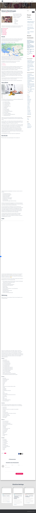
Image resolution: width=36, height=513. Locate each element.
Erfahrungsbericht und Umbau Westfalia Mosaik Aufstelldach (30, 42)
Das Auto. (26, 1)
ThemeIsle (33, 511)
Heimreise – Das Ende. (6, 495)
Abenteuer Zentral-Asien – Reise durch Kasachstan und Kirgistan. (30, 28)
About (33, 1)
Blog (27, 118)
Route (22, 1)
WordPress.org (29, 127)
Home (14, 1)
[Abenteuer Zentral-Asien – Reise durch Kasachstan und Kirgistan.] (18, 490)
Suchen (28, 10)
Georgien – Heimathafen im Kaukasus (29, 496)
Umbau (29, 1)
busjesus (28, 86)
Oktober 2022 (28, 100)
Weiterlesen (15, 504)
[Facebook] (0, 256)
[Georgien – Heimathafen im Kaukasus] (29, 490)
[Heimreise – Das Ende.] (6, 490)
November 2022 (29, 99)
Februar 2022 (28, 110)
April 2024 (28, 96)
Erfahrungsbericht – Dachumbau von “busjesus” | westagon (30, 41)
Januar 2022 (28, 111)
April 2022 (28, 107)
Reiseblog (18, 1)
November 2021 (29, 114)
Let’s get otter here (5, 28)
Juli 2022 (28, 103)
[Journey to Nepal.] (2, 1)
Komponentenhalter (29, 19)
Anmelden (28, 123)
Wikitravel (3, 63)
